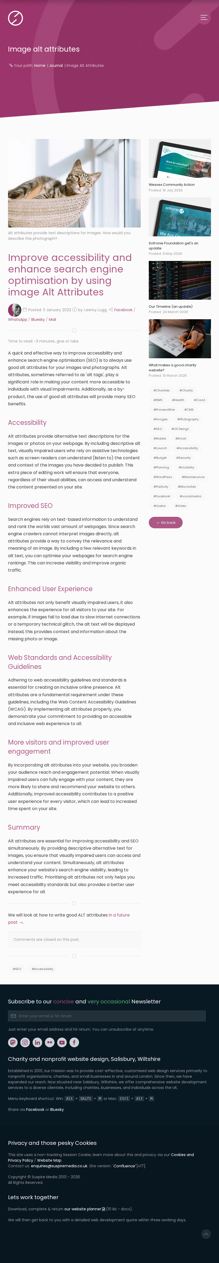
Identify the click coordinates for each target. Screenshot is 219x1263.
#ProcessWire (164, 409)
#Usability (186, 467)
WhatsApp (17, 319)
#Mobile (160, 438)
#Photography (188, 419)
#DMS (158, 400)
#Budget (160, 458)
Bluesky (38, 319)
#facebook (162, 496)
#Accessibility (42, 969)
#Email (180, 438)
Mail (52, 319)
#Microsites (187, 486)
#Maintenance (193, 477)
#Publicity (161, 486)
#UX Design (180, 429)
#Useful (160, 506)
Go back (167, 522)
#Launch (160, 448)
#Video (180, 506)
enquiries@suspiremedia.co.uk (59, 1166)
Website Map (49, 1160)
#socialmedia (190, 496)
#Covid (199, 400)
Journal (56, 65)
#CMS (189, 409)
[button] (206, 1234)
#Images (161, 419)
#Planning (161, 467)
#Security (183, 458)
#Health (178, 400)
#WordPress (163, 477)
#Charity (186, 390)
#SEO (17, 969)
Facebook (123, 309)
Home (39, 65)
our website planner (82, 1209)
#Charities (162, 390)
